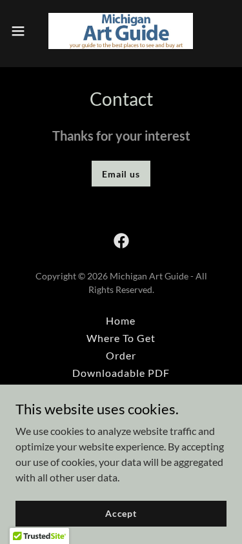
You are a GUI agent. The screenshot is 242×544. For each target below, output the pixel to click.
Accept (121, 513)
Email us (121, 173)
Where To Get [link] (121, 338)
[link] (120, 31)
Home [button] (121, 320)
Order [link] (121, 355)
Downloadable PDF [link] (121, 373)
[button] (22, 31)
